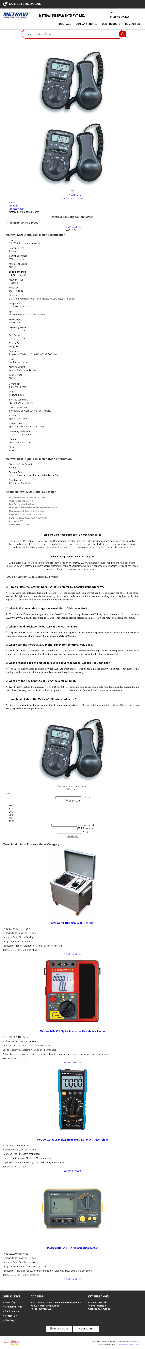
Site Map (9, 1320)
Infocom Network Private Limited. (128, 1344)
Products (13, 205)
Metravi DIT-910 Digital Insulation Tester (72, 1248)
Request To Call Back (72, 198)
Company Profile (87, 24)
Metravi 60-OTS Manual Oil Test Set (73, 923)
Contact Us (132, 24)
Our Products (111, 24)
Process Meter (16, 208)
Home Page (64, 24)
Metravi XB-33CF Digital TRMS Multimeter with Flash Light (72, 1139)
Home (12, 202)
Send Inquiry (74, 195)
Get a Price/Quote (72, 227)
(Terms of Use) (134, 1341)
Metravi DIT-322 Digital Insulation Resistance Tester (72, 1031)
